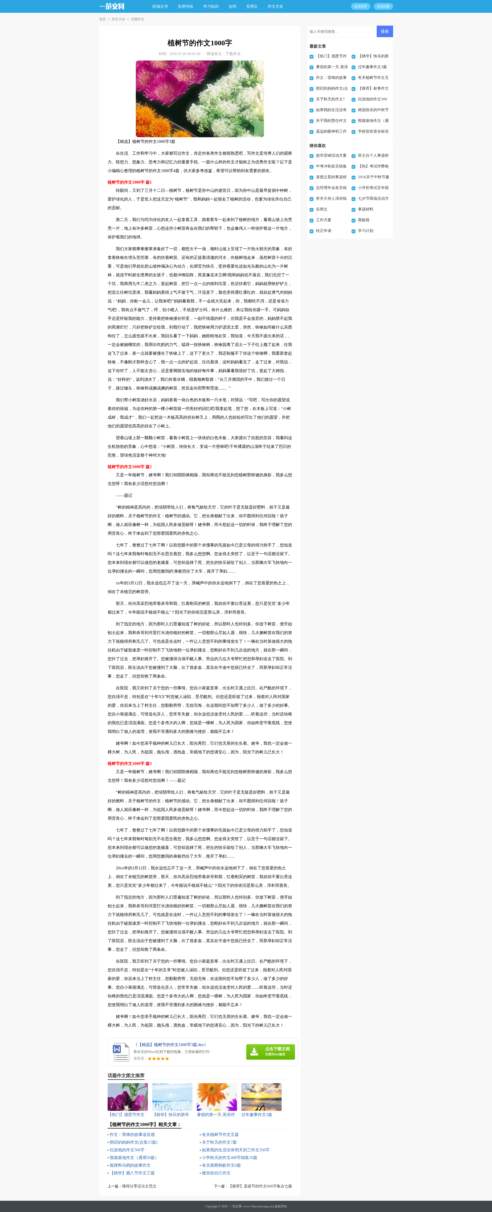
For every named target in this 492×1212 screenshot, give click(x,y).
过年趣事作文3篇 (372, 67)
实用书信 (185, 6)
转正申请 (323, 231)
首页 (102, 19)
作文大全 (275, 6)
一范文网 (235, 1206)
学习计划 (365, 231)
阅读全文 (214, 54)
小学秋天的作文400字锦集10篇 (229, 1157)
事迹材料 (365, 209)
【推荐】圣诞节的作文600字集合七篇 (260, 1186)
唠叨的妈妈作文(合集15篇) (133, 1142)
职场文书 (160, 6)
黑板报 (364, 220)
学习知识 (211, 6)
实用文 (252, 6)
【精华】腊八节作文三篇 (132, 1173)
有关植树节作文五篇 (220, 1134)
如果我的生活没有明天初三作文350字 (236, 1150)
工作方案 (323, 220)
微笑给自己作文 (216, 1173)
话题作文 (137, 19)
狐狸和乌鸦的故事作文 (130, 1165)
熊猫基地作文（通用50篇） (134, 1157)
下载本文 (233, 54)
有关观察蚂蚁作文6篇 (221, 1165)
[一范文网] (115, 9)
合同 (232, 6)
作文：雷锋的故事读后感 (132, 1134)
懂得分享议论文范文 (139, 1186)
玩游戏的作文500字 (127, 1150)
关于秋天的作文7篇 (219, 1142)
